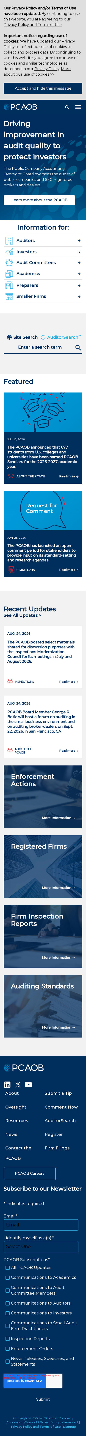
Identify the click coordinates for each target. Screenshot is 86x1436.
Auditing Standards (42, 986)
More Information (57, 818)
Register (54, 1134)
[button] (67, 107)
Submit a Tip (58, 1093)
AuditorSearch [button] (64, 337)
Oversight (15, 1107)
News (11, 1134)
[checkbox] (43, 1316)
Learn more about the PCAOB (39, 200)
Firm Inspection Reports (37, 919)
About (12, 1093)
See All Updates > (22, 615)
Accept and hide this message (43, 88)
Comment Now (61, 1107)
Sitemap (69, 1426)
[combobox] (43, 347)
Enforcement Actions (32, 780)
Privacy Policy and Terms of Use (33, 25)
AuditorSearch (60, 1120)
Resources (16, 1120)
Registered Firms (39, 846)
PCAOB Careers (29, 1173)
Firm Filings (57, 1148)
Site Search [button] (26, 337)
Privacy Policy (46, 69)
